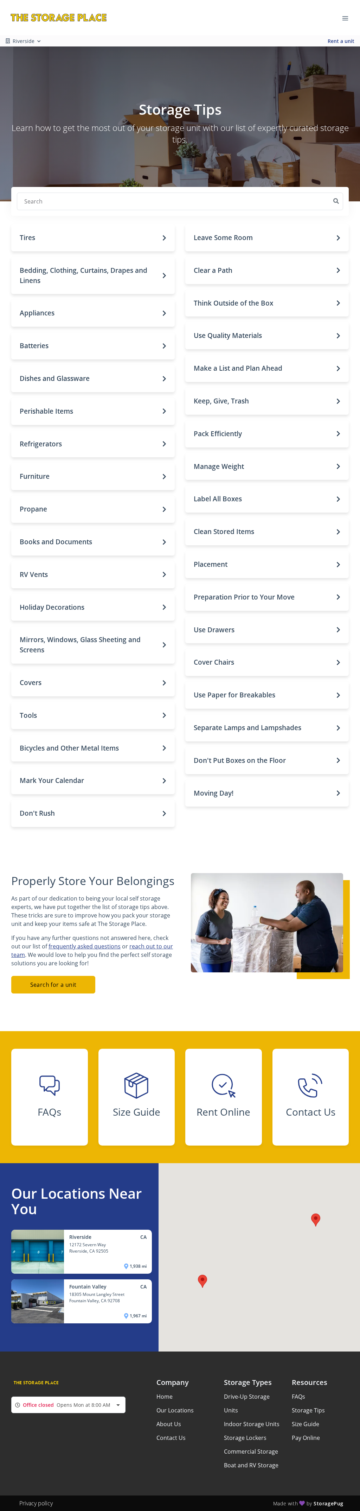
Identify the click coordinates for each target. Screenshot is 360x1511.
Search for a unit (53, 985)
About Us (168, 1424)
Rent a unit (341, 41)
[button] (93, 237)
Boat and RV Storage (251, 1465)
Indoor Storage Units (251, 1424)
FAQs (298, 1396)
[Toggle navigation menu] (348, 17)
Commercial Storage (251, 1451)
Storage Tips (308, 1410)
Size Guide (305, 1424)
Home (164, 1396)
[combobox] (68, 1405)
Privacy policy (36, 1503)
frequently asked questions (85, 946)
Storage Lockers (245, 1438)
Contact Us (171, 1438)
